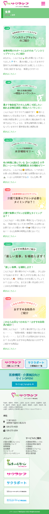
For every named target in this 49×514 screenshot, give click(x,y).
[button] (43, 4)
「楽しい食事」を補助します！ (18, 267)
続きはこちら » (9, 74)
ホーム (7, 15)
